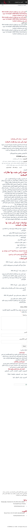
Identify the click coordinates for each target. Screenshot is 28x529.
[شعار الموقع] (3, 2)
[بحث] (9, 2)
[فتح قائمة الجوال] (26, 2)
